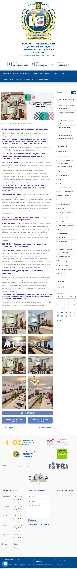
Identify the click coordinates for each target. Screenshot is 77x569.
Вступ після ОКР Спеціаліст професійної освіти (66, 106)
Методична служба (64, 204)
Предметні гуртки (63, 261)
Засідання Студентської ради (65, 121)
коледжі (15, 466)
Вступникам (60, 73)
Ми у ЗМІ (61, 208)
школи (25, 466)
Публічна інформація (23, 79)
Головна (6, 73)
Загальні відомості (20, 73)
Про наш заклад (63, 265)
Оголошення (62, 221)
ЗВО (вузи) (7, 466)
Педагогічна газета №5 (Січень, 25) (46, 428)
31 (74, 316)
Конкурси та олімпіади (65, 191)
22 (66, 312)
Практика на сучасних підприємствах (65, 250)
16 (70, 308)
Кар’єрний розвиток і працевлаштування (65, 185)
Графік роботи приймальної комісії (40, 565)
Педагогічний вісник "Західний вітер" (65, 231)
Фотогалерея (62, 274)
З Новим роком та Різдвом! (10, 428)
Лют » (62, 321)
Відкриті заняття (63, 175)
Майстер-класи (63, 200)
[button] (27, 413)
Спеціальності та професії (41, 73)
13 (57, 308)
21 (62, 312)
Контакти (59, 565)
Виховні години (63, 156)
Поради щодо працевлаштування (64, 243)
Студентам (7, 79)
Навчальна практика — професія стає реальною (65, 136)
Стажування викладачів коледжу (66, 114)
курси (20, 466)
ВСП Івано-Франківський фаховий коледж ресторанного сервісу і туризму (38, 48)
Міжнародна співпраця (65, 212)
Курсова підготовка (64, 195)
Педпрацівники (63, 237)
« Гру (57, 321)
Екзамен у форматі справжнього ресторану (65, 129)
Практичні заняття (64, 256)
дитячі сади (33, 466)
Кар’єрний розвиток (42, 79)
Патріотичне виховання (66, 225)
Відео (60, 171)
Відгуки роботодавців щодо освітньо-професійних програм (65, 163)
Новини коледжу (25, 124)
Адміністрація (62, 151)
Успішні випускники (65, 269)
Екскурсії (61, 179)
